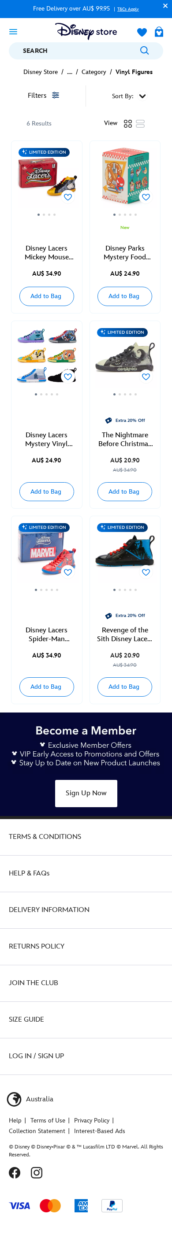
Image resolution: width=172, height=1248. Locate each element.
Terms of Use (47, 1120)
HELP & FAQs (29, 873)
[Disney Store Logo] (86, 31)
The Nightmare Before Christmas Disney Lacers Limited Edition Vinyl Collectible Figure (124, 440)
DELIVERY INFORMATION (49, 910)
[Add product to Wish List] (68, 197)
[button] (163, 5)
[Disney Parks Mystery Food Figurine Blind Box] (125, 181)
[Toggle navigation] (13, 31)
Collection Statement (37, 1131)
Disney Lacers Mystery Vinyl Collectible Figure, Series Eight (46, 440)
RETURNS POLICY (36, 946)
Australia (38, 1099)
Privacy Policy (91, 1120)
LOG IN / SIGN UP (36, 1056)
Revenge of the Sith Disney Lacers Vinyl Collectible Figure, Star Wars (125, 635)
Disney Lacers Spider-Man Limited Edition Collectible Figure (46, 635)
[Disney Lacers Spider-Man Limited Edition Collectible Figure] (47, 556)
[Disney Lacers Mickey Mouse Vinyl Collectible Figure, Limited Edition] (47, 181)
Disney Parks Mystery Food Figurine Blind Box (124, 253)
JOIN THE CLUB (33, 983)
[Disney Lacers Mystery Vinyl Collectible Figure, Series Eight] (47, 361)
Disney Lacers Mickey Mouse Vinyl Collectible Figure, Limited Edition (46, 253)
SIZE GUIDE (26, 1019)
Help (15, 1120)
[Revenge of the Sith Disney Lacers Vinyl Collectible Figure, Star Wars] (125, 556)
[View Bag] (159, 32)
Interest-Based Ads (99, 1131)
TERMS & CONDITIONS (45, 837)
